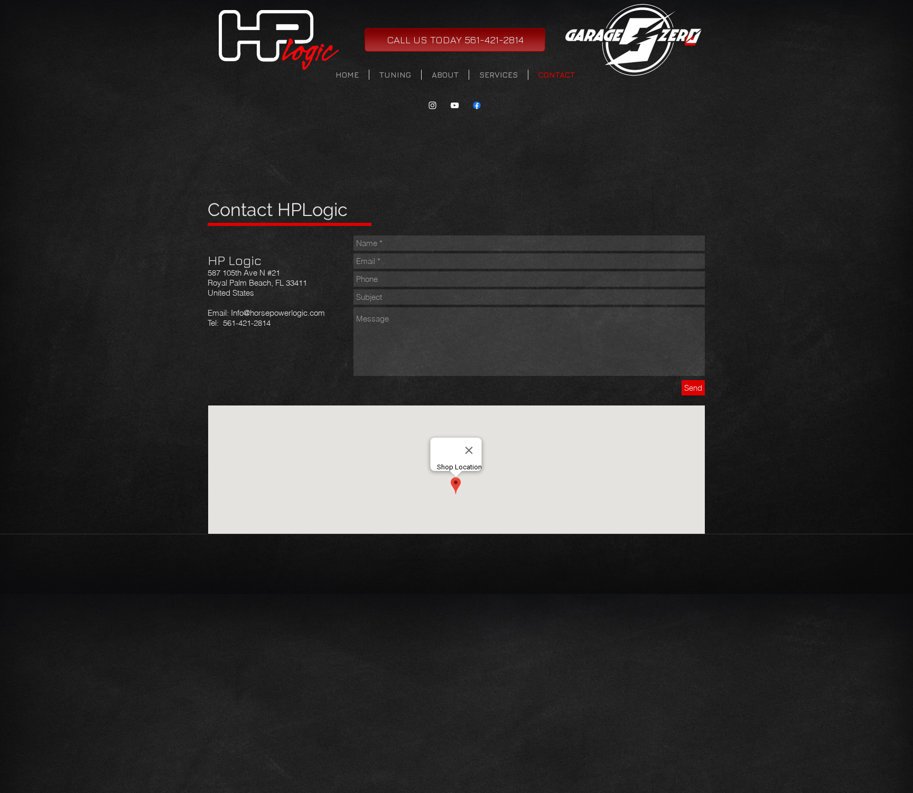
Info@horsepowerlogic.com (278, 313)
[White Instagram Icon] (432, 105)
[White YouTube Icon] (455, 105)
